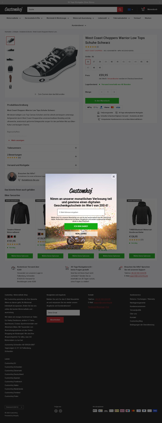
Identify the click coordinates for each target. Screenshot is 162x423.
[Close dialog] (114, 176)
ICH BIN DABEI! (81, 226)
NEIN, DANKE (81, 234)
